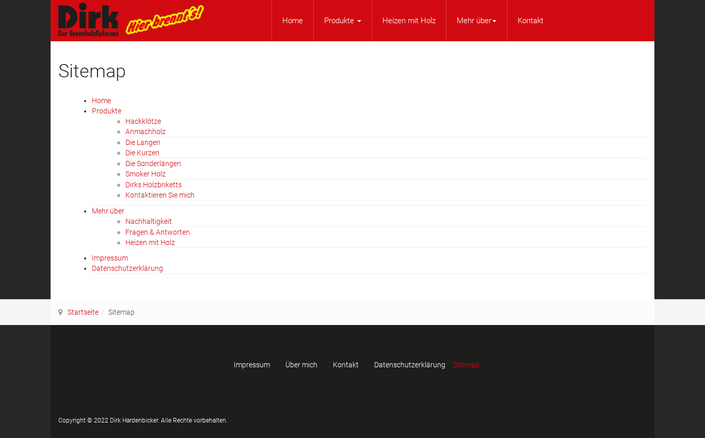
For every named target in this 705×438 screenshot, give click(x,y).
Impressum (110, 258)
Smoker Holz (145, 174)
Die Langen (143, 142)
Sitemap (466, 365)
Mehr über (474, 20)
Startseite (83, 312)
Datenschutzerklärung (127, 268)
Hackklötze (143, 121)
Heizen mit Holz (409, 20)
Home (292, 20)
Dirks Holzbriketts (153, 185)
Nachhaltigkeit (148, 221)
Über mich (301, 365)
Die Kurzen (142, 153)
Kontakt (530, 20)
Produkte (340, 20)
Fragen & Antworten (157, 232)
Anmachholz (145, 131)
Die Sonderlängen (153, 163)
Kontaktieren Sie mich (160, 195)
